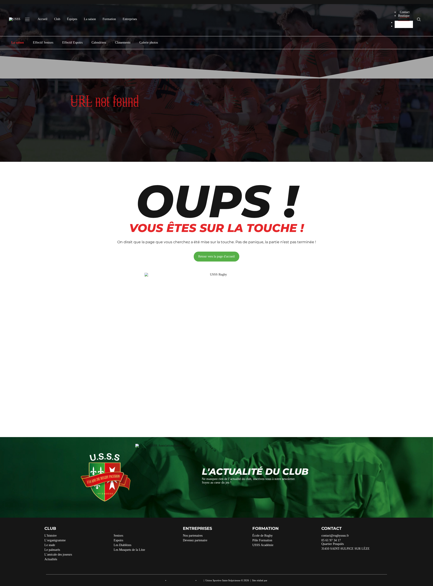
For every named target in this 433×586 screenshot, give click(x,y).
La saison (90, 19)
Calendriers (99, 42)
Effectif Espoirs (72, 42)
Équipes (72, 19)
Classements (122, 42)
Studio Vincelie (276, 580)
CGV (199, 580)
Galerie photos (148, 42)
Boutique (404, 15)
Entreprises (130, 19)
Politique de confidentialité (181, 580)
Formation (109, 19)
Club (57, 19)
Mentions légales (156, 580)
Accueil (42, 19)
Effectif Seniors (43, 42)
